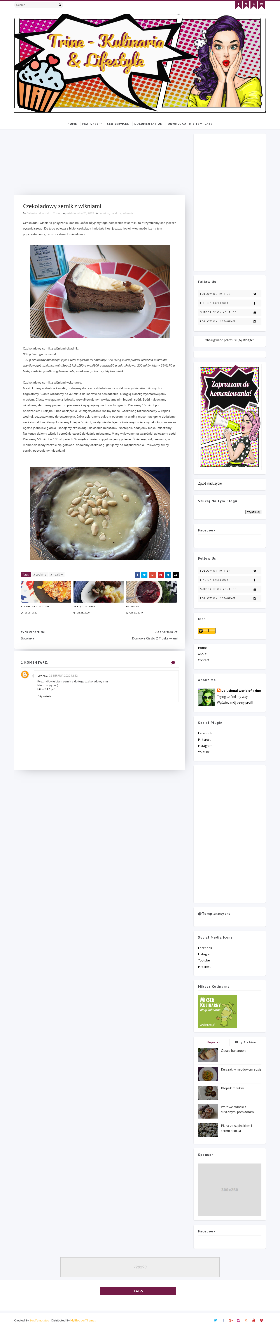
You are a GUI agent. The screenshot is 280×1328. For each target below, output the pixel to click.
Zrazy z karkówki (85, 606)
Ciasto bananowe (233, 1050)
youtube (204, 752)
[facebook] (238, 5)
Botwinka (132, 606)
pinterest (204, 739)
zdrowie (128, 213)
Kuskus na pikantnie (35, 606)
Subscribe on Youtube (218, 312)
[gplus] (231, 1320)
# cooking (39, 574)
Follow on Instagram (217, 321)
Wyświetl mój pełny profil (235, 702)
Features (90, 124)
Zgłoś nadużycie (210, 483)
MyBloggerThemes (83, 1320)
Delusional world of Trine (241, 691)
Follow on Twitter (215, 293)
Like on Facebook (214, 303)
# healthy (56, 574)
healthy (116, 213)
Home (72, 124)
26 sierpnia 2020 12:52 (63, 675)
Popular (213, 1042)
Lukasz (42, 675)
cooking (104, 213)
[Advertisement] (99, 164)
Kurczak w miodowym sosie (241, 1069)
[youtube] (253, 5)
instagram (205, 746)
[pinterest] (261, 5)
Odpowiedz (44, 696)
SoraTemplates (39, 1320)
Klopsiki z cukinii (232, 1088)
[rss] (246, 1320)
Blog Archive (245, 1042)
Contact (203, 660)
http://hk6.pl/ (45, 689)
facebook (205, 733)
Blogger (248, 340)
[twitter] (215, 1320)
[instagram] (246, 5)
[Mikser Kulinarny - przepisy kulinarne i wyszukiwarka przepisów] (217, 1011)
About (202, 654)
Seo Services (118, 124)
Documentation (148, 124)
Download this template (190, 124)
